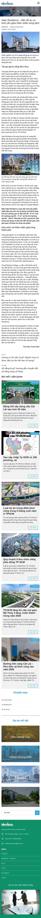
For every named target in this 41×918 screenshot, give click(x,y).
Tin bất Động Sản (6, 704)
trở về (20, 358)
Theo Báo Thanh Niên (31, 347)
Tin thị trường (11, 29)
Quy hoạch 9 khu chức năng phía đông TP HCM (19, 560)
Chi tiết (33, 425)
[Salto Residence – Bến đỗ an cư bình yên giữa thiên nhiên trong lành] (20, 42)
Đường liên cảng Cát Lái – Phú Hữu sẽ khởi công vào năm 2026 (18, 666)
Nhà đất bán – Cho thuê (8, 858)
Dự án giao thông (6, 700)
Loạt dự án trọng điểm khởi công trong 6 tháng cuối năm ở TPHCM (19, 511)
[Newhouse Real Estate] (6, 3)
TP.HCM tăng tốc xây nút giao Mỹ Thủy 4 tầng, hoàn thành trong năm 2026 (20, 613)
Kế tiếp (19, 369)
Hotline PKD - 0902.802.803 (13, 839)
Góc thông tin (5, 873)
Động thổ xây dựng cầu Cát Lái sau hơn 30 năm (19, 408)
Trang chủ (4, 853)
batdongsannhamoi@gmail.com (14, 843)
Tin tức (3, 868)
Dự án (3, 863)
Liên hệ (3, 877)
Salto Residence (18, 186)
